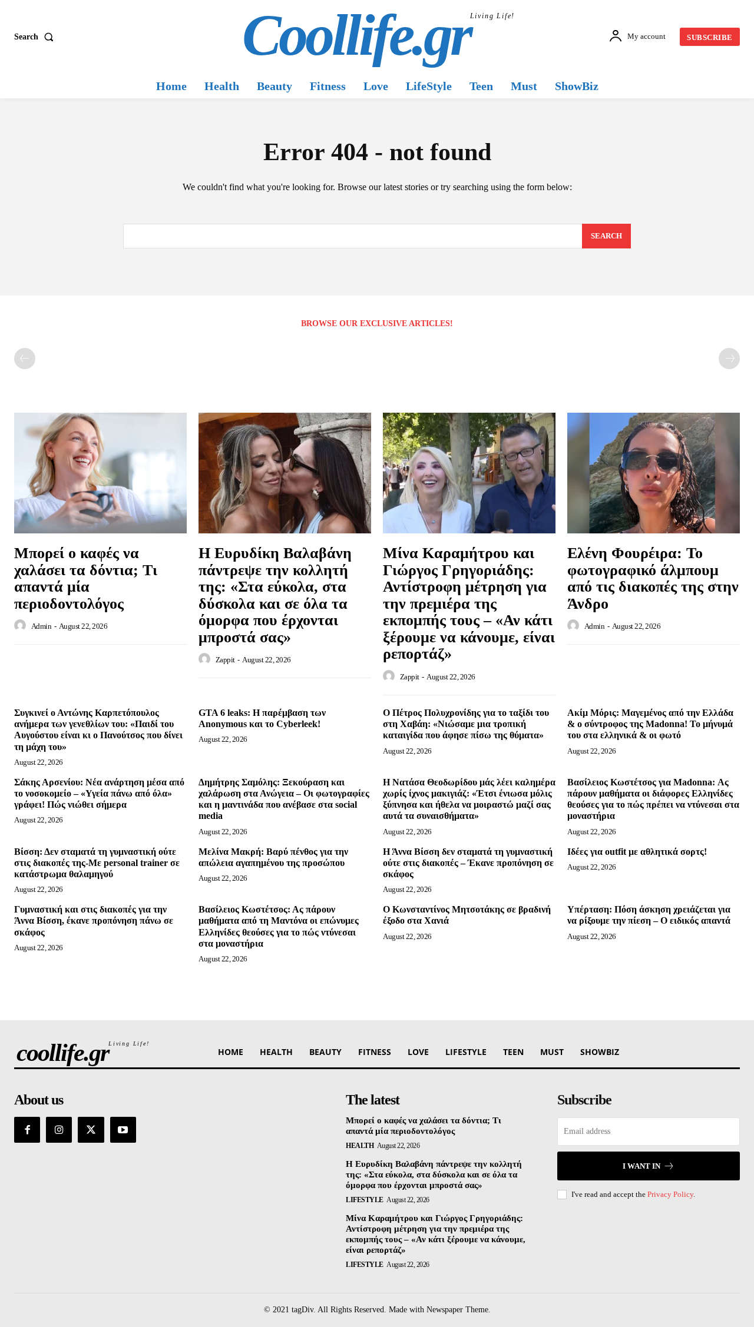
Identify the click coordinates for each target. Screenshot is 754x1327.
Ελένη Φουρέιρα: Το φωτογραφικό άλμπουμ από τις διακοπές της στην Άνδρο (653, 578)
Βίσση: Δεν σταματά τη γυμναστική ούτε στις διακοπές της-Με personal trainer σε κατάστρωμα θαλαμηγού (97, 863)
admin (41, 626)
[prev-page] (24, 358)
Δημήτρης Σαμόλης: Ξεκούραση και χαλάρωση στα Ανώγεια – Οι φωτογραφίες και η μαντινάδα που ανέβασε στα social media (284, 799)
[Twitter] (91, 1130)
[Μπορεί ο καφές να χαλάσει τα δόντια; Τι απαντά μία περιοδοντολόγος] (100, 473)
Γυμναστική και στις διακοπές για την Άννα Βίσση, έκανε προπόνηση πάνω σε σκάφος (93, 920)
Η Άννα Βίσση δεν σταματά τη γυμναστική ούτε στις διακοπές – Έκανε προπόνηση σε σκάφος (468, 863)
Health (359, 1146)
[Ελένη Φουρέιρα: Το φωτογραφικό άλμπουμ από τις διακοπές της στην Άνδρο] (653, 473)
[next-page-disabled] (729, 358)
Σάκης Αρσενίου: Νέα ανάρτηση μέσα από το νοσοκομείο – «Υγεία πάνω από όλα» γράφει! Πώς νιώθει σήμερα (99, 793)
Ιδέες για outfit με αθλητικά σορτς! (637, 852)
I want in (641, 1166)
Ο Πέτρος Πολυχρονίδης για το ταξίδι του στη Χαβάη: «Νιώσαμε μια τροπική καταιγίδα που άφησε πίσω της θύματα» (466, 724)
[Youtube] (123, 1130)
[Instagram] (59, 1130)
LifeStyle (364, 1200)
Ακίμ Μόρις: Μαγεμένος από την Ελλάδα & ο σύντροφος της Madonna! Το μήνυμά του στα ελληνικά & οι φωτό (650, 724)
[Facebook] (27, 1130)
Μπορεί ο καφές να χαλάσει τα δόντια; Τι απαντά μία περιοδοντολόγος (85, 578)
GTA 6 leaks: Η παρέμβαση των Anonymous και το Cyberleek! (262, 718)
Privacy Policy (670, 1194)
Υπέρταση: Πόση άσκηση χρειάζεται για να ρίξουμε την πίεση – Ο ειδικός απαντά (648, 914)
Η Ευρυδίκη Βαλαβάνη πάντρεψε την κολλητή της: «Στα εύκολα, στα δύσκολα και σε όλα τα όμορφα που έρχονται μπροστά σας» (275, 595)
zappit (225, 659)
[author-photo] (21, 625)
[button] (36, 37)
